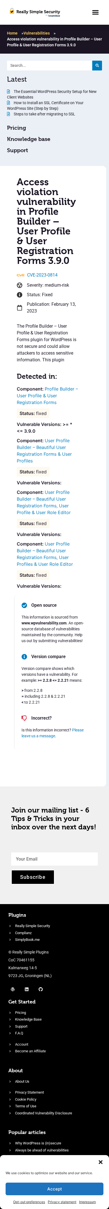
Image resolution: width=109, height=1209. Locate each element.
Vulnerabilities (36, 33)
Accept (54, 1189)
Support (17, 150)
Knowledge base (28, 139)
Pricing (16, 128)
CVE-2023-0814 (42, 275)
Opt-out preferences (29, 1202)
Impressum (87, 1202)
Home (12, 33)
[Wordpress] (12, 989)
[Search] (97, 65)
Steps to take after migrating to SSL (44, 114)
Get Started (21, 1002)
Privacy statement (62, 1202)
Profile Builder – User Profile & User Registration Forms (47, 395)
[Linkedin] (26, 989)
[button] (100, 1162)
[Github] (40, 989)
